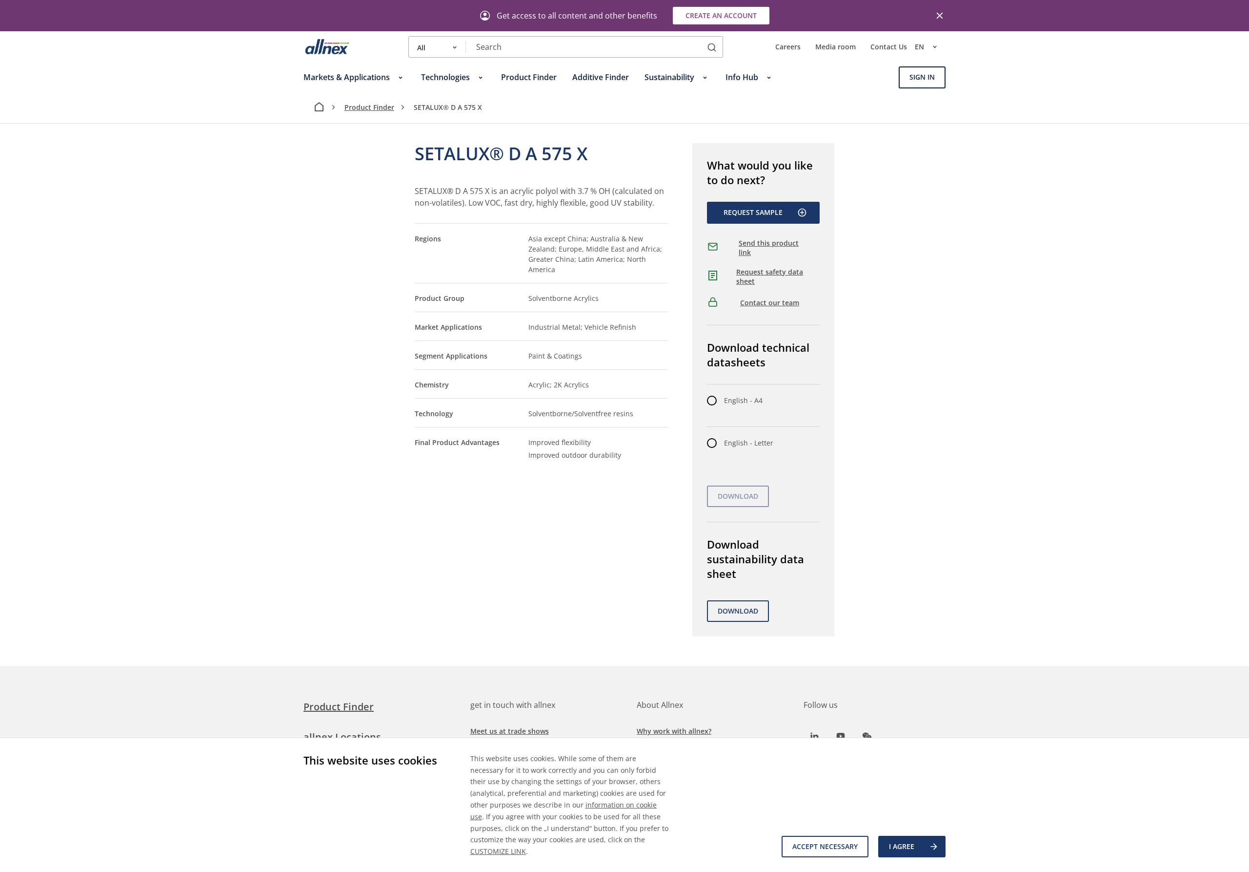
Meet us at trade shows (509, 731)
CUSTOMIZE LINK (498, 851)
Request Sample (753, 212)
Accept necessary (825, 846)
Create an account (721, 15)
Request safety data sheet (769, 276)
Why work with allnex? (674, 731)
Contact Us (888, 47)
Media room (835, 47)
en (919, 47)
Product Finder (369, 107)
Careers (788, 47)
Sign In (922, 77)
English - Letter (748, 442)
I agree (901, 846)
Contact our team (769, 302)
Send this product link (769, 247)
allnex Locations (342, 737)
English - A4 (743, 400)
